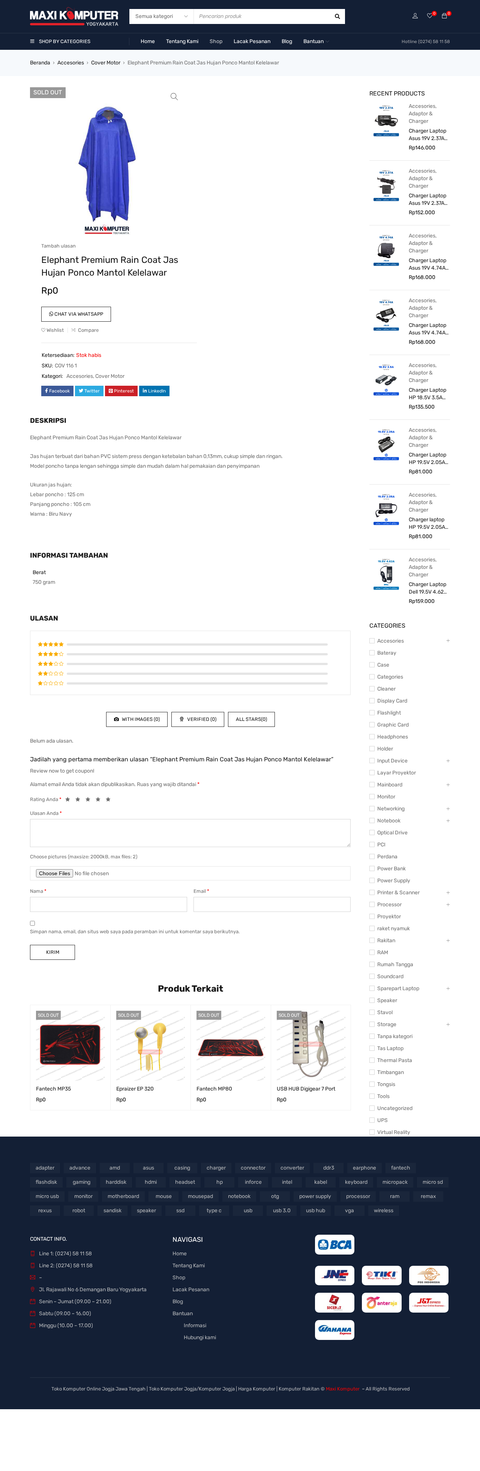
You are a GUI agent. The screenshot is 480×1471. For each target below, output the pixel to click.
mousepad (200, 1196)
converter (292, 1168)
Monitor (386, 797)
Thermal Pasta (394, 1060)
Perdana (387, 856)
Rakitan (386, 940)
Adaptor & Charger (421, 117)
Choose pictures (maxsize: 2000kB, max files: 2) (83, 856)
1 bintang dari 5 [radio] (69, 800)
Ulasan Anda (46, 813)
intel (287, 1182)
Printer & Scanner (398, 892)
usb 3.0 (282, 1210)
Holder (385, 749)
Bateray (386, 653)
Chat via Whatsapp (78, 314)
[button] (174, 96)
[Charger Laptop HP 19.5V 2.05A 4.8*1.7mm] (386, 444)
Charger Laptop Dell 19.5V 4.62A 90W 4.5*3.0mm (428, 588)
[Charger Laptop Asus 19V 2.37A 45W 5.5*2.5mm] (386, 185)
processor (358, 1196)
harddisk (116, 1182)
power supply (315, 1196)
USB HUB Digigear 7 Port (306, 1089)
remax (428, 1196)
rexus (45, 1210)
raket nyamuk (393, 928)
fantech (400, 1168)
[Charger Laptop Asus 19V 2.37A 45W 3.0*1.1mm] (386, 120)
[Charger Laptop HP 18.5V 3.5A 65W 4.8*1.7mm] (386, 379)
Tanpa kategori (394, 1036)
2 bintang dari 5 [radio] (79, 800)
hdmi (151, 1182)
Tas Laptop (390, 1048)
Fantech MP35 (53, 1089)
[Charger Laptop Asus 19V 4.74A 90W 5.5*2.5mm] (386, 314)
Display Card (392, 701)
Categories (390, 677)
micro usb (47, 1196)
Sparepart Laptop (398, 988)
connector (253, 1168)
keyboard (356, 1182)
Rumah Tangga (395, 964)
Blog (177, 1301)
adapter (45, 1168)
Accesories (70, 63)
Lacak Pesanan (190, 1289)
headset (185, 1182)
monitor (83, 1196)
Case (383, 665)
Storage (386, 1024)
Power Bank (391, 868)
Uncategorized (394, 1108)
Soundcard (390, 976)
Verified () (201, 719)
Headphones (392, 737)
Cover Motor (105, 63)
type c (214, 1210)
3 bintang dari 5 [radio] (90, 800)
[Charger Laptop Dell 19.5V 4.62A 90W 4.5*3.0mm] (386, 574)
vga (349, 1210)
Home (179, 1253)
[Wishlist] (429, 16)
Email (201, 891)
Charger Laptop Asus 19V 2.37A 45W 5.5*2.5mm (428, 199)
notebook (239, 1196)
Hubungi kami (200, 1337)
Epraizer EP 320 (135, 1089)
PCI (381, 844)
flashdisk (46, 1182)
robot (78, 1210)
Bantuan (182, 1313)
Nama (38, 891)
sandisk (113, 1210)
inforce (253, 1182)
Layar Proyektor (396, 773)
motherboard (123, 1196)
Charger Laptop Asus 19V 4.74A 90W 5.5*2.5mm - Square (428, 264)
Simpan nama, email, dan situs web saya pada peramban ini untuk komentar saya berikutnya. (135, 931)
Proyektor (389, 916)
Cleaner (386, 689)
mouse (164, 1196)
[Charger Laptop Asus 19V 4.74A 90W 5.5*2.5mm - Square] (386, 250)
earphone (364, 1168)
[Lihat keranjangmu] (444, 16)
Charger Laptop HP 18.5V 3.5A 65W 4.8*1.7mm (427, 394)
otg (275, 1196)
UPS (382, 1120)
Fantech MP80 (214, 1089)
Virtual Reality (393, 1132)
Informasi (195, 1325)
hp (219, 1182)
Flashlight (389, 713)
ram (394, 1196)
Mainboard (389, 785)
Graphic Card (393, 725)
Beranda (40, 63)
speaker (146, 1210)
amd (115, 1168)
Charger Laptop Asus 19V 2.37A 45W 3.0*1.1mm (427, 135)
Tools (383, 1096)
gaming (81, 1182)
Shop (178, 1277)
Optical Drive (392, 832)
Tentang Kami (188, 1265)
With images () (140, 719)
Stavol (385, 1012)
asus (148, 1168)
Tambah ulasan (58, 246)
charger (216, 1168)
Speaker (387, 1000)
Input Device (392, 761)
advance (79, 1168)
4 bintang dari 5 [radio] (100, 800)
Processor (389, 904)
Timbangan (390, 1072)
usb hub (315, 1210)
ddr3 (328, 1168)
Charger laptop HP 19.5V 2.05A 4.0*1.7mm (427, 523)
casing (182, 1168)
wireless (383, 1210)
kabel (320, 1182)
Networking (391, 809)
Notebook (388, 821)
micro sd (433, 1182)
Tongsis (386, 1084)
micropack (395, 1182)
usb (248, 1210)
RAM (382, 952)
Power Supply (393, 880)
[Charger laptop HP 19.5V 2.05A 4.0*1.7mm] (386, 509)
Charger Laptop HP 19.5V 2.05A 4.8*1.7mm (427, 459)
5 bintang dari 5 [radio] (110, 800)
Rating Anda (46, 799)
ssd (180, 1210)
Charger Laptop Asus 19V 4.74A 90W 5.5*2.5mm (428, 329)
